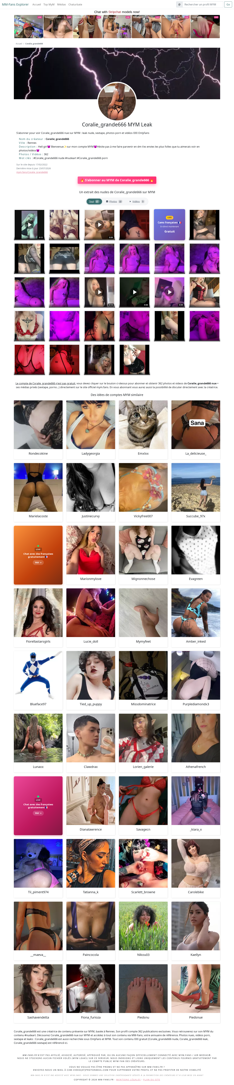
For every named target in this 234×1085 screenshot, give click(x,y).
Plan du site (151, 1079)
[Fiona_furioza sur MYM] (90, 988)
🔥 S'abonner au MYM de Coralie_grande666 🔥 (117, 180)
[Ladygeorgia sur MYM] (90, 424)
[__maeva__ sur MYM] (38, 926)
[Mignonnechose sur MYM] (143, 550)
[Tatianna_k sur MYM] (90, 863)
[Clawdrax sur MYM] (90, 738)
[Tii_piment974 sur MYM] (38, 863)
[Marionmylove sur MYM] (90, 550)
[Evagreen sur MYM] (195, 550)
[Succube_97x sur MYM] (195, 487)
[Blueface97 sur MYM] (38, 675)
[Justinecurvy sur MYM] (90, 487)
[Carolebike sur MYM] (195, 863)
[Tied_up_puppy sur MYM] (90, 675)
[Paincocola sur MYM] (90, 926)
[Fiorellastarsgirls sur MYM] (38, 612)
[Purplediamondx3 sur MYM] (195, 675)
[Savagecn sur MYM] (143, 800)
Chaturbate (75, 4)
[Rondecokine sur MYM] (38, 424)
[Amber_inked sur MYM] (195, 612)
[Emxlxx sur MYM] (143, 424)
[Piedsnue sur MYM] (195, 988)
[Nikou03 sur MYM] (143, 926)
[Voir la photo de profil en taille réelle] (117, 110)
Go (228, 4)
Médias (61, 4)
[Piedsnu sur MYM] (143, 988)
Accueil (36, 4)
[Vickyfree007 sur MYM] (143, 487)
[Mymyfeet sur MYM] (143, 612)
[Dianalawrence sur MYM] (90, 800)
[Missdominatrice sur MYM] (143, 675)
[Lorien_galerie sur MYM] (143, 738)
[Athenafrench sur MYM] (195, 738)
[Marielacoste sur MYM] (38, 487)
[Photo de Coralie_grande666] (64, 224)
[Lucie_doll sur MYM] (90, 612)
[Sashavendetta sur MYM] (38, 988)
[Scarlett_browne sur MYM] (143, 863)
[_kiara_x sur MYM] (195, 800)
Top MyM (49, 4)
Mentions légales (128, 1079)
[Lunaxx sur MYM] (38, 738)
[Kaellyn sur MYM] (195, 926)
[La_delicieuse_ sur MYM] (195, 424)
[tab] (94, 202)
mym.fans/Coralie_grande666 (32, 172)
